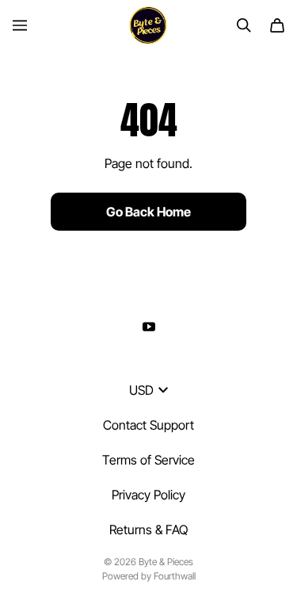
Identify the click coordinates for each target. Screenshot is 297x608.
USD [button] (141, 390)
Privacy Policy (148, 495)
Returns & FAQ (148, 529)
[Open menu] (20, 25)
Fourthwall (175, 576)
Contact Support (148, 425)
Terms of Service (148, 460)
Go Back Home (148, 212)
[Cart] (277, 25)
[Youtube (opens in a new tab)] (148, 326)
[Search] (244, 25)
